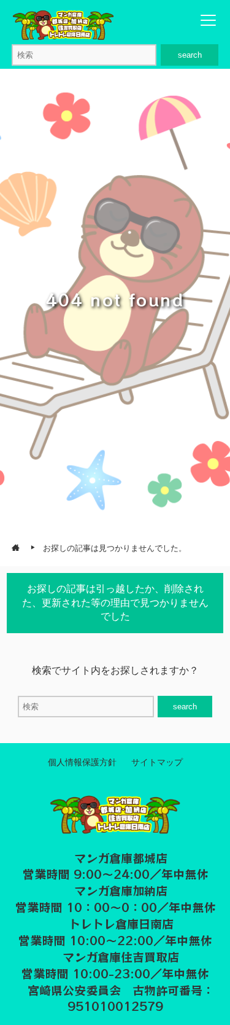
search (190, 55)
